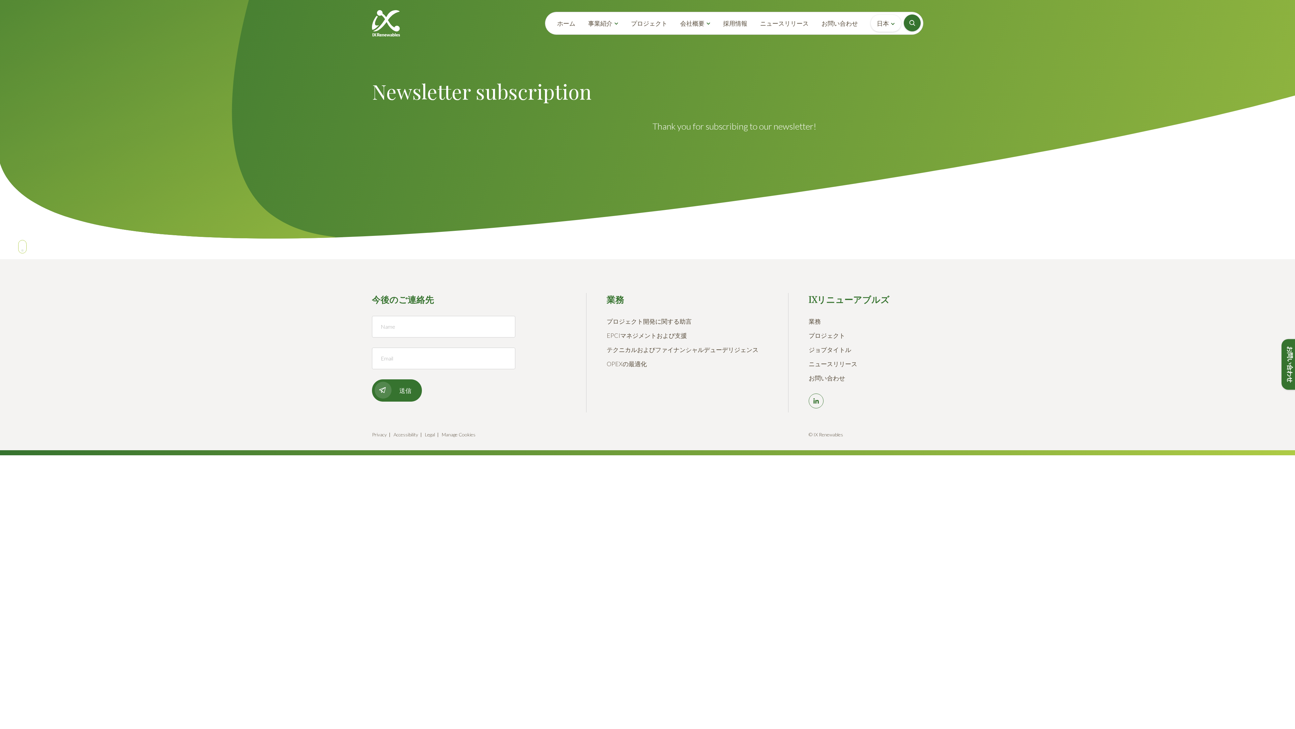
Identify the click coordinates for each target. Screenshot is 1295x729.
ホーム (566, 23)
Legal (430, 434)
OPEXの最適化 (627, 364)
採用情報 (735, 23)
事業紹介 (600, 23)
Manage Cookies (459, 434)
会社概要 (692, 23)
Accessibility (406, 434)
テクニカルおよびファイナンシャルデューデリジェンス (682, 349)
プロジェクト (649, 23)
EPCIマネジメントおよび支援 (647, 335)
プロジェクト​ (827, 335)
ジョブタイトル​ (830, 349)
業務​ (815, 321)
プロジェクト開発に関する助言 (649, 321)
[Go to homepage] (386, 23)
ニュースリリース (784, 23)
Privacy (379, 434)
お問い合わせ (840, 23)
